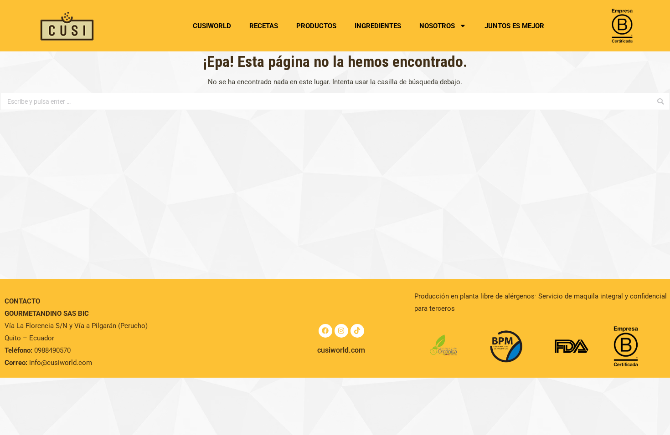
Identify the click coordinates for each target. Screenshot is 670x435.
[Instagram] (341, 331)
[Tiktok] (357, 331)
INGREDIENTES (378, 26)
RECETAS (263, 26)
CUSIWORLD (212, 26)
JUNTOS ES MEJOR (514, 26)
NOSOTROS (437, 26)
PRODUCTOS (316, 26)
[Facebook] (325, 331)
